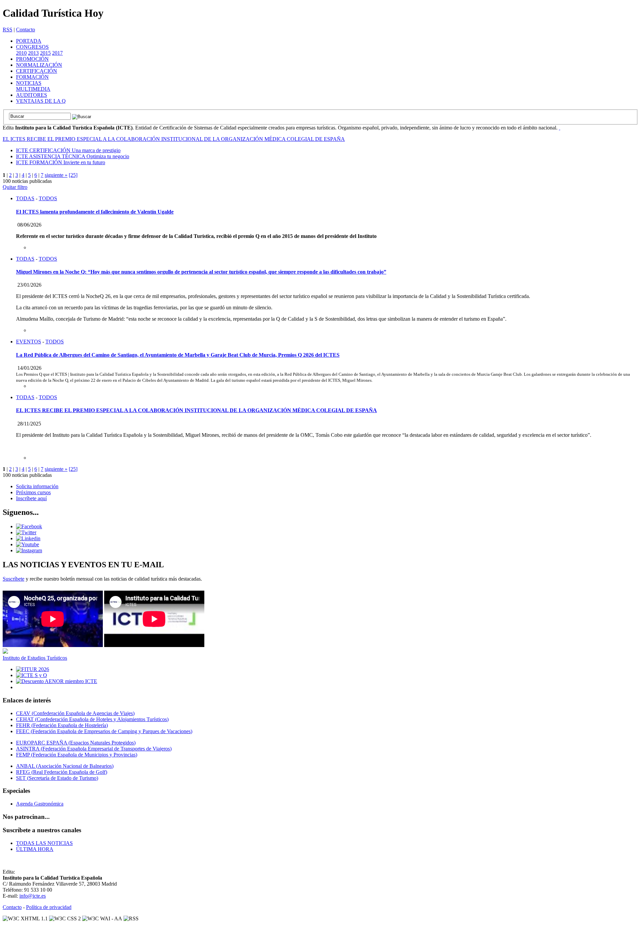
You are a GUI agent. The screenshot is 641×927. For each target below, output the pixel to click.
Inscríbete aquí (31, 498)
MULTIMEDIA (33, 89)
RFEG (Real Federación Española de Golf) (61, 772)
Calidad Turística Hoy (53, 13)
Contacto (25, 29)
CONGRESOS (32, 47)
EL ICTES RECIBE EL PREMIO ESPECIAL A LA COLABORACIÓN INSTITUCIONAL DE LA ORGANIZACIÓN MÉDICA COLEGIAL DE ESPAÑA (174, 139)
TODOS (48, 198)
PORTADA (28, 41)
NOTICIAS (28, 83)
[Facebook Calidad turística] (29, 526)
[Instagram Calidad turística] (29, 550)
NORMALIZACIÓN (39, 65)
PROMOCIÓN (32, 59)
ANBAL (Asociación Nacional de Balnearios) (65, 766)
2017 (57, 53)
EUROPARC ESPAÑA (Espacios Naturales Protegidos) (76, 742)
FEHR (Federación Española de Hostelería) (62, 725)
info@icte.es (32, 896)
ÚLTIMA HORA (34, 849)
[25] (73, 175)
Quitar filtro (15, 187)
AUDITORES (31, 95)
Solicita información (37, 486)
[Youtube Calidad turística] (27, 544)
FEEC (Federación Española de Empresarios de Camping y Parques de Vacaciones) (104, 731)
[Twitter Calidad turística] (26, 532)
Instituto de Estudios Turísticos (35, 658)
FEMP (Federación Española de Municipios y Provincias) (76, 754)
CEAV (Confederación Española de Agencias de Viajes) (75, 713)
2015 (45, 53)
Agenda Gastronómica (39, 804)
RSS (7, 29)
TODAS (25, 198)
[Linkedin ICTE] (28, 538)
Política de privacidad (48, 907)
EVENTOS (28, 341)
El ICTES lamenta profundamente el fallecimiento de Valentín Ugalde (95, 212)
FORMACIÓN (32, 77)
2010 (21, 53)
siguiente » (56, 175)
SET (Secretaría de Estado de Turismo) (57, 778)
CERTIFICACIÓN (36, 71)
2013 (33, 53)
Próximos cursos (33, 492)
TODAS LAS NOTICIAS (44, 843)
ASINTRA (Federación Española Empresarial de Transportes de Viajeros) (94, 748)
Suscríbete (13, 579)
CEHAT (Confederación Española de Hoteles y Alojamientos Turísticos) (92, 719)
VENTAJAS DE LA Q (41, 101)
